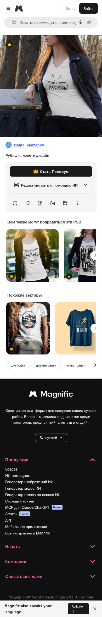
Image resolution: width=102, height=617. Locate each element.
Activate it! (77, 608)
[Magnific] (51, 395)
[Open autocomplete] (11, 22)
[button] (51, 438)
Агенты (17, 513)
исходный (35, 45)
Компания (15, 561)
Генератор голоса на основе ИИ (32, 494)
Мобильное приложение (26, 526)
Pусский (51, 437)
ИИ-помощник (17, 475)
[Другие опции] (77, 203)
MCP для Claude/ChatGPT (33, 507)
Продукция (16, 460)
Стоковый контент (20, 501)
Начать (12, 546)
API (8, 520)
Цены (71, 8)
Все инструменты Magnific (27, 533)
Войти (88, 8)
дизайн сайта (46, 365)
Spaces (11, 469)
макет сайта (76, 365)
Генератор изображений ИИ (29, 481)
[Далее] (95, 255)
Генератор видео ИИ (23, 488)
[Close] (95, 609)
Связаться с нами (23, 576)
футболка (18, 365)
